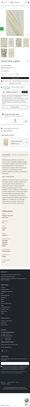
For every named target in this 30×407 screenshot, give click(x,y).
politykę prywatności (24, 366)
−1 (2, 74)
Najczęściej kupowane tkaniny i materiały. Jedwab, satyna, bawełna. (13, 279)
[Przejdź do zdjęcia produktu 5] (4, 52)
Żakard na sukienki (16, 141)
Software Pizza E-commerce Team (18, 388)
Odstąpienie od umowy (6, 291)
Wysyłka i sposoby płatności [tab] (20, 154)
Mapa (2, 305)
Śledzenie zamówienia (6, 320)
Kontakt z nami (5, 309)
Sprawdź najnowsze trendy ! (8, 276)
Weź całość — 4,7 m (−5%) (15, 83)
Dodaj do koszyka (15, 78)
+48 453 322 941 (14, 344)
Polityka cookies (5, 289)
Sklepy (2, 313)
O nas (2, 293)
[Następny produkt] (28, 135)
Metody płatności (5, 295)
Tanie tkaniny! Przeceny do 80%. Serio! (11, 274)
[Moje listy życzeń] (25, 2)
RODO (2, 299)
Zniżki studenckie (5, 307)
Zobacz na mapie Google (7, 342)
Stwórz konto (4, 324)
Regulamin (3, 297)
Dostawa (3, 287)
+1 (17, 74)
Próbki (2, 301)
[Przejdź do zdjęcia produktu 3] (19, 42)
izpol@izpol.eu (7, 347)
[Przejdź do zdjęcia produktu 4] (26, 42)
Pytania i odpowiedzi (6, 303)
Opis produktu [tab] (6, 154)
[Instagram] (2, 350)
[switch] (26, 405)
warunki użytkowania (14, 366)
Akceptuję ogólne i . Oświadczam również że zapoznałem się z (15, 368)
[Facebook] (6, 350)
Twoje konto (5, 318)
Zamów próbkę (15, 107)
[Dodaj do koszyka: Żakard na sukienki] (26, 142)
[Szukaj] (5, 2)
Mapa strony (4, 311)
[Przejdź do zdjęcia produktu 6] (11, 52)
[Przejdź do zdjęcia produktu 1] (4, 42)
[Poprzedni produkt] (25, 135)
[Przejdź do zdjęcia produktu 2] (11, 42)
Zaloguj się (3, 322)
